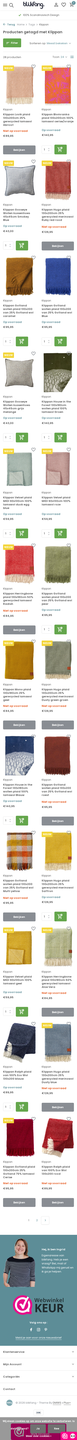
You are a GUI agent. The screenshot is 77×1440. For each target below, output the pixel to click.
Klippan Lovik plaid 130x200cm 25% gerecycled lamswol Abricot (17, 120)
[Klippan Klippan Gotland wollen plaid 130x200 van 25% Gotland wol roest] (58, 755)
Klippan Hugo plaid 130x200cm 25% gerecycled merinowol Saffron (58, 886)
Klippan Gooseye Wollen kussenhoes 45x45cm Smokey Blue (16, 215)
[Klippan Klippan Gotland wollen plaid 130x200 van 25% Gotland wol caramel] (19, 277)
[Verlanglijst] (63, 5)
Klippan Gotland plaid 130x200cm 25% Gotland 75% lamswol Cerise (19, 1172)
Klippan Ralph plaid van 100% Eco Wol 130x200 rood (56, 1170)
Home (20, 24)
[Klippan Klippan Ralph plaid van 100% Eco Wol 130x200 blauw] (19, 1043)
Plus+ (67, 1403)
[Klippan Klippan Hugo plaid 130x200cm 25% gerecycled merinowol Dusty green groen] (58, 660)
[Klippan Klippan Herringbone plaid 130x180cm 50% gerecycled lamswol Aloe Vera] (58, 947)
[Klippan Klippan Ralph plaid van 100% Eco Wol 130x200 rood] (58, 1138)
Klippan (8, 109)
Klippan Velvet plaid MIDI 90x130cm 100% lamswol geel (17, 980)
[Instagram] (38, 1330)
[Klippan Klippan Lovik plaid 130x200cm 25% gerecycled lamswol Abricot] (19, 85)
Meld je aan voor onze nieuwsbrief (39, 1338)
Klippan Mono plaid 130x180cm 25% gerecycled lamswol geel (17, 695)
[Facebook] (31, 1330)
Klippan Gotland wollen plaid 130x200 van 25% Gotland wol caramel (18, 311)
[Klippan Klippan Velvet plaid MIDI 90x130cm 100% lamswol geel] (19, 947)
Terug (11, 24)
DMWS (57, 1403)
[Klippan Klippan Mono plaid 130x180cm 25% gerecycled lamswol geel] (19, 660)
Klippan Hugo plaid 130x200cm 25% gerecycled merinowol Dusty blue (58, 1077)
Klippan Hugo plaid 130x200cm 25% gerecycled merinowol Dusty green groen (58, 695)
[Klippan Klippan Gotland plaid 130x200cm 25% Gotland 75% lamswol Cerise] (19, 1138)
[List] (72, 57)
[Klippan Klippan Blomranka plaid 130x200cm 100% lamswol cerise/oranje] (58, 85)
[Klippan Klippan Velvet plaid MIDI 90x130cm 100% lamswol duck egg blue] (19, 468)
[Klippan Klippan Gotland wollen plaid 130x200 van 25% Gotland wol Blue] (58, 277)
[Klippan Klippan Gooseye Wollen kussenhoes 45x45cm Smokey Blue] (19, 180)
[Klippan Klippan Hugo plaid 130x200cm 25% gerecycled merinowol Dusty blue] (58, 1043)
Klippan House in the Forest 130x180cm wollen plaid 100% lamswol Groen (56, 407)
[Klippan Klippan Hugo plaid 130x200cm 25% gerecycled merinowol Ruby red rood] (58, 180)
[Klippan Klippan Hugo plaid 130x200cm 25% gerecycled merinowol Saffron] (58, 852)
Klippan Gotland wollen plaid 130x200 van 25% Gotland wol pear (57, 599)
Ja (38, 1428)
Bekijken (19, 150)
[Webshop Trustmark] (38, 1305)
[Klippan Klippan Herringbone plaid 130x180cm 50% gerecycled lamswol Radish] (19, 564)
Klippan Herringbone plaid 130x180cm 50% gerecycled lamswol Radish (18, 599)
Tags (32, 24)
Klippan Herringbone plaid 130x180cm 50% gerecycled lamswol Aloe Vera (57, 982)
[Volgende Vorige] (45, 1220)
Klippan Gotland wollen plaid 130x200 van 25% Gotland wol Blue (57, 311)
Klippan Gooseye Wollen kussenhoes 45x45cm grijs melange (16, 407)
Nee (56, 1428)
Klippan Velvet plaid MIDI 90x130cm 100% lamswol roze (56, 501)
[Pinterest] (46, 1330)
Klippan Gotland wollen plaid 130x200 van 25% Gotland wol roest (57, 790)
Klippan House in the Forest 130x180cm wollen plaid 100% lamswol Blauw (17, 790)
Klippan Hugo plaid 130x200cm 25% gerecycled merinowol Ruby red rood (58, 215)
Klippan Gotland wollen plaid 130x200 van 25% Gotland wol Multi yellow (18, 886)
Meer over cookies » (38, 1436)
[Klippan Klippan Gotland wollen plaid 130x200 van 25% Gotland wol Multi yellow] (19, 852)
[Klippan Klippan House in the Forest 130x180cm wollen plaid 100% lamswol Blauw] (19, 755)
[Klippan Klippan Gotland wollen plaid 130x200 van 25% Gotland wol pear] (58, 564)
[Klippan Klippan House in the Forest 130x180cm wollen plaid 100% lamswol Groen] (58, 372)
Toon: (56, 57)
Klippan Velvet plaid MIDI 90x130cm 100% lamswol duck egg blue (17, 503)
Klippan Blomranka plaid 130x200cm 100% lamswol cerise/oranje (58, 118)
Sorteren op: (38, 43)
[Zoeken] (10, 5)
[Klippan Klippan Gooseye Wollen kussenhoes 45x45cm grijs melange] (19, 372)
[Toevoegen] (60, 149)
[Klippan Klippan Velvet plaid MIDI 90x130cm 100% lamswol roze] (58, 468)
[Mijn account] (56, 5)
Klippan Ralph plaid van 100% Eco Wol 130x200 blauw (17, 1075)
